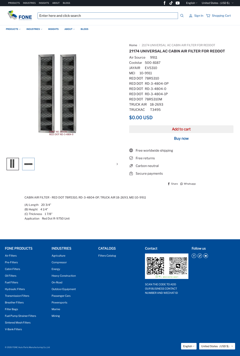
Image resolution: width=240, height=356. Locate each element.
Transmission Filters (17, 295)
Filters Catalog (107, 255)
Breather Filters (14, 302)
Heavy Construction (64, 275)
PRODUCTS (14, 3)
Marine (56, 309)
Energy (56, 269)
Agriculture (58, 255)
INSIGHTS (44, 3)
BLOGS (66, 3)
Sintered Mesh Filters (18, 322)
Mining (56, 315)
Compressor (59, 262)
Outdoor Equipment (64, 289)
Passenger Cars (61, 295)
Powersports (59, 302)
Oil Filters (10, 275)
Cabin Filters (12, 269)
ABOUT (56, 3)
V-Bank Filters (13, 329)
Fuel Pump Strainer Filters (20, 315)
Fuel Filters (11, 282)
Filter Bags (11, 309)
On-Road (57, 282)
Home (133, 45)
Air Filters (11, 255)
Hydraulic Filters (15, 289)
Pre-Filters (11, 262)
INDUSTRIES (29, 3)
